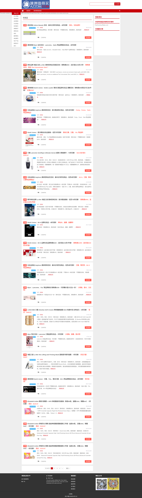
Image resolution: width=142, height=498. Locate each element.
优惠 (25, 25)
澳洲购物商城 (37, 10)
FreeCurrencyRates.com (101, 25)
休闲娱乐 (16, 26)
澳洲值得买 (26, 479)
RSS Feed (50, 478)
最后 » (68, 468)
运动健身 (16, 21)
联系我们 (73, 489)
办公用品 (16, 16)
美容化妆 (16, 31)
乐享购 (70, 494)
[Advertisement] (107, 43)
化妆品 (41, 27)
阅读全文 (86, 30)
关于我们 (73, 486)
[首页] (23, 10)
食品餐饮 (16, 38)
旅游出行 (16, 43)
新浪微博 (50, 475)
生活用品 (16, 23)
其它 (15, 45)
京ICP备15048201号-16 (71, 496)
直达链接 (88, 37)
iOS (24, 481)
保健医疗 (16, 28)
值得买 (28, 10)
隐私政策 (73, 479)
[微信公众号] (107, 489)
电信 (15, 33)
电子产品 (16, 41)
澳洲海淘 (16, 18)
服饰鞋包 (16, 36)
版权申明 (73, 484)
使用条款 (73, 481)
